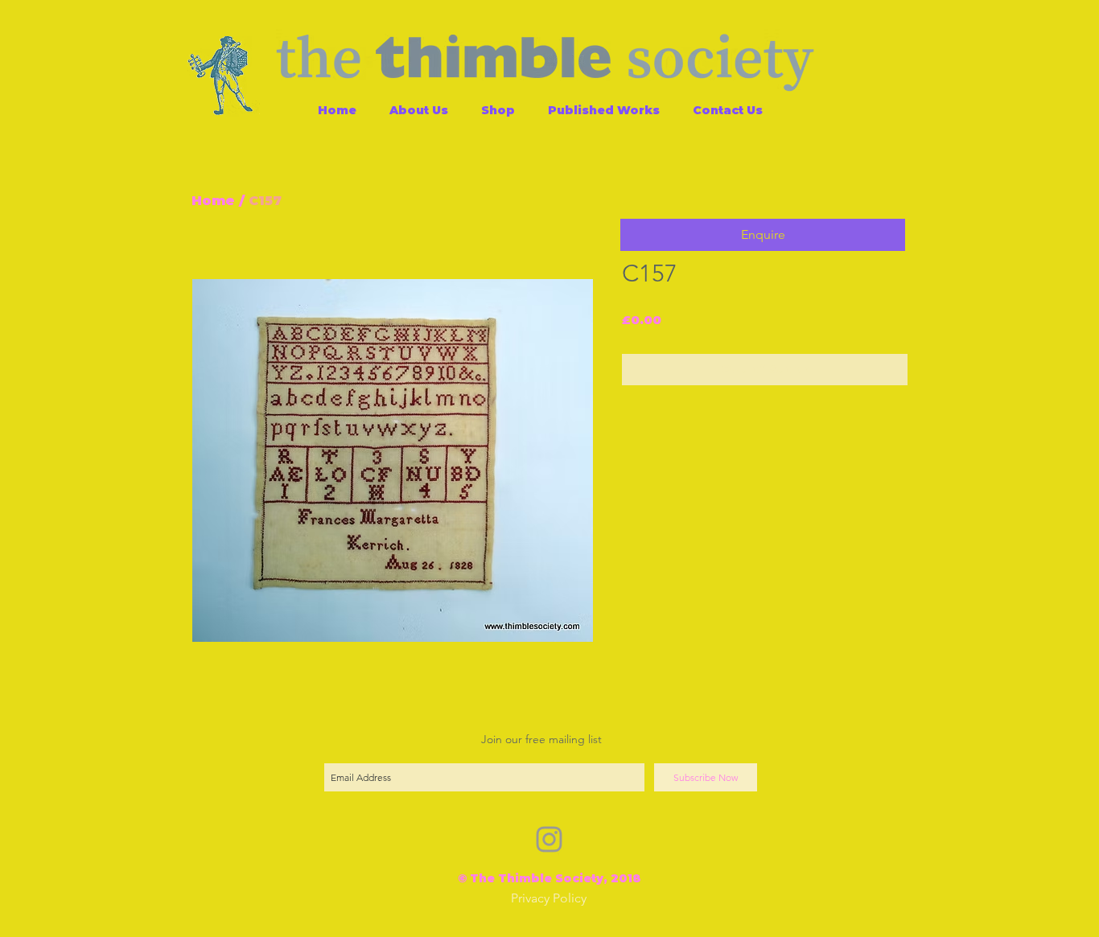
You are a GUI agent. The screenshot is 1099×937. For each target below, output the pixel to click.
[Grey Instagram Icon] (549, 839)
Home (213, 200)
